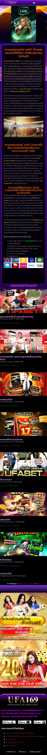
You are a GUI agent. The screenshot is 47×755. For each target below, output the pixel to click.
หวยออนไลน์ (6, 399)
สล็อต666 (5, 519)
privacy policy (35, 752)
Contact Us (11, 752)
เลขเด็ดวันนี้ (5, 573)
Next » (37, 583)
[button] (34, 3)
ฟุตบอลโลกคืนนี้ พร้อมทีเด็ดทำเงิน (16, 316)
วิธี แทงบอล (6, 479)
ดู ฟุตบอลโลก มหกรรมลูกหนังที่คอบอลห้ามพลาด (21, 358)
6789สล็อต (6, 559)
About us (22, 752)
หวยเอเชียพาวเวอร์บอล (11, 439)
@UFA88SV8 (30, 241)
